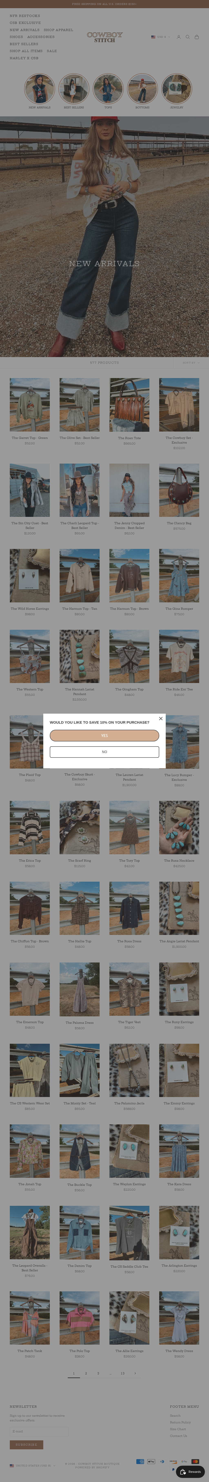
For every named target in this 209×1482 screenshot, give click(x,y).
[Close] (161, 718)
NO (104, 752)
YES (104, 735)
